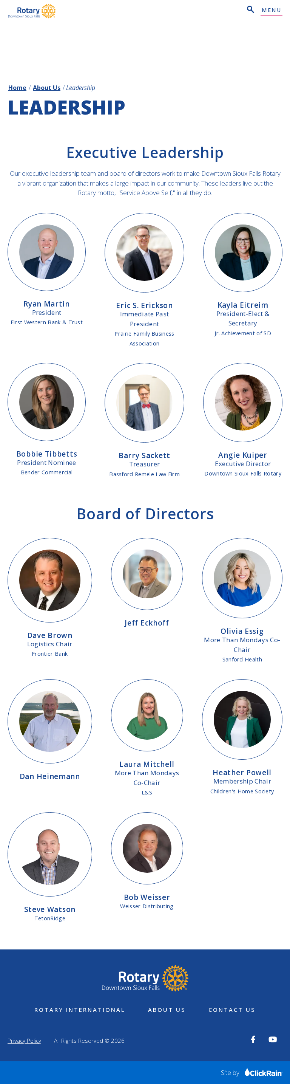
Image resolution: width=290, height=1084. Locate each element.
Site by (231, 1072)
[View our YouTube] (272, 1039)
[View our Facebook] (253, 1039)
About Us (46, 88)
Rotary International (79, 1009)
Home (17, 88)
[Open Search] (250, 10)
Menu (271, 10)
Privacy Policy (24, 1040)
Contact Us (232, 1009)
